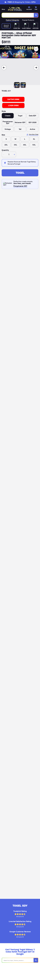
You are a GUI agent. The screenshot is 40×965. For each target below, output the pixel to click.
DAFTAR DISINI (13, 99)
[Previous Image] (4, 68)
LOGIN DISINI (13, 105)
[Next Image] (36, 68)
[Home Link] (15, 9)
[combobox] (18, 15)
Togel (20, 172)
